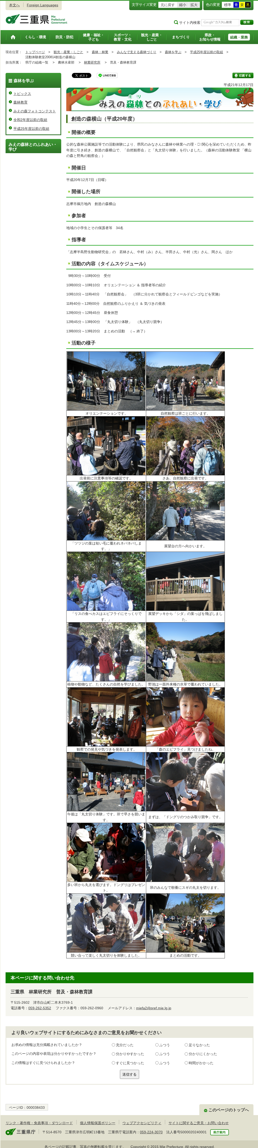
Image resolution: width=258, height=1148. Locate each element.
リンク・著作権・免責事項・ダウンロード (39, 1123)
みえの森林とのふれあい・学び (33, 146)
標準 (227, 5)
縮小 (182, 5)
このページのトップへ (228, 1110)
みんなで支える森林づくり (136, 52)
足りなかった (199, 1045)
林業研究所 (92, 62)
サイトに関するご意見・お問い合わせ (198, 1123)
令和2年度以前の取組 (30, 120)
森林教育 (20, 102)
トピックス (22, 94)
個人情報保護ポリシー (97, 1123)
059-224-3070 (151, 1132)
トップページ (35, 52)
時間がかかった (201, 1063)
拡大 (194, 5)
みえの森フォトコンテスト (34, 111)
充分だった (125, 1045)
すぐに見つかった (130, 1063)
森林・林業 (100, 52)
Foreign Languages (42, 5)
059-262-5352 (39, 1008)
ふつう (164, 1045)
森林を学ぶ (173, 52)
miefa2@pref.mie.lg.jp (153, 1008)
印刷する (242, 75)
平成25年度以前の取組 (206, 52)
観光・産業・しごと (68, 52)
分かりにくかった (203, 1054)
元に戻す (168, 5)
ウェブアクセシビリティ (141, 1123)
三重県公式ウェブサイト (37, 19)
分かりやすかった (130, 1054)
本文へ (14, 5)
